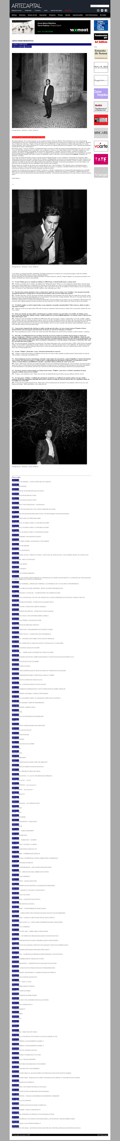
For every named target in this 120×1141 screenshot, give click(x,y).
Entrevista (22, 15)
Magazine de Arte (17, 10)
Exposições (43, 15)
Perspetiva (52, 15)
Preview (60, 15)
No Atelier (103, 15)
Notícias (14, 15)
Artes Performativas (91, 15)
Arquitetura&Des (78, 15)
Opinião (67, 15)
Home (45, 10)
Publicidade (28, 10)
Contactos (38, 10)
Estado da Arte (32, 15)
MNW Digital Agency (102, 1135)
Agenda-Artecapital (56, 10)
